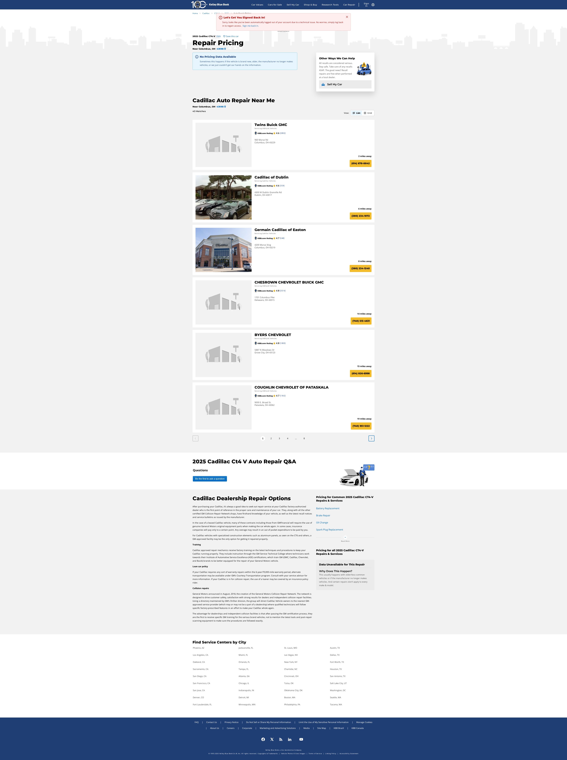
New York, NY (290, 662)
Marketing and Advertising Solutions (278, 728)
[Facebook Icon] (264, 739)
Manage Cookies (364, 722)
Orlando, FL (244, 662)
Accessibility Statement (349, 753)
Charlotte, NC (290, 669)
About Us (214, 728)
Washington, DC (338, 690)
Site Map (321, 728)
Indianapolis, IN (246, 690)
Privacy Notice (231, 722)
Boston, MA (289, 697)
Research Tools (330, 4)
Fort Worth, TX (337, 662)
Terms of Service (315, 753)
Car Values (257, 4)
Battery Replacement (327, 508)
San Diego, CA (199, 676)
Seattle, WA (335, 697)
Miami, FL (243, 654)
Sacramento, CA (200, 669)
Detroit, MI (244, 697)
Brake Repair (323, 515)
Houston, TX (336, 669)
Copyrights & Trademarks (268, 753)
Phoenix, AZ (198, 647)
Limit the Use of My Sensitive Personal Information (324, 722)
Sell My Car (293, 4)
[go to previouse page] (371, 438)
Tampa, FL (244, 669)
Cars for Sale (275, 4)
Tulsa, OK (289, 683)
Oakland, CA (199, 662)
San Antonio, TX (337, 676)
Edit (219, 36)
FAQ (197, 722)
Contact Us (211, 722)
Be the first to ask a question (210, 479)
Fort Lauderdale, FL (202, 704)
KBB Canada (358, 728)
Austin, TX (335, 647)
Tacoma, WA (336, 704)
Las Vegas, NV (291, 654)
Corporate (247, 728)
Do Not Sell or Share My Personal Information (268, 722)
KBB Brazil (339, 728)
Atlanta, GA (244, 676)
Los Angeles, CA (200, 654)
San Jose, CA (199, 690)
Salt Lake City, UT (338, 683)
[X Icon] (272, 739)
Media (306, 728)
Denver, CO (198, 697)
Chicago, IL (244, 683)
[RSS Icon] (280, 739)
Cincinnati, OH (291, 676)
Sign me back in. (251, 25)
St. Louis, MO (290, 647)
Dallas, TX (334, 654)
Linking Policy (330, 753)
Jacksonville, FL (246, 647)
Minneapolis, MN (247, 704)
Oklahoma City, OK (293, 690)
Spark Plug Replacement (329, 529)
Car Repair (349, 4)
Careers (230, 728)
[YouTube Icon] (300, 739)
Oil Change (322, 522)
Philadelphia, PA (292, 704)
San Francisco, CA (201, 683)
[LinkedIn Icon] (289, 739)
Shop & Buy (310, 4)
